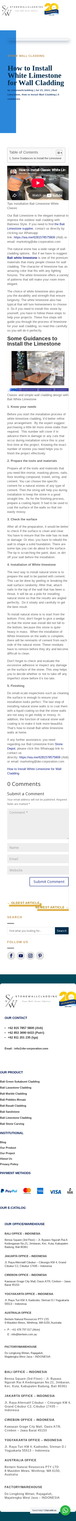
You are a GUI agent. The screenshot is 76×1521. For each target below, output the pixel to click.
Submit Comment (49, 881)
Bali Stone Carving (12, 1123)
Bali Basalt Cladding (13, 1105)
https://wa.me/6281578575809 (34, 237)
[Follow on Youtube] (21, 956)
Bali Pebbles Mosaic (13, 1099)
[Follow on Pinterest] (40, 956)
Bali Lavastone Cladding (15, 1087)
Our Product (8, 1147)
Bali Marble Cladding (13, 1093)
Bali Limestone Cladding (16, 1117)
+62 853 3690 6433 (21, 1032)
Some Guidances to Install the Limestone (36, 158)
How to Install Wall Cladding (39, 94)
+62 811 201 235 (19, 1037)
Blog (3, 1142)
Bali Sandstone (10, 1111)
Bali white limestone (22, 258)
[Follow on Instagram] (30, 956)
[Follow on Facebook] (11, 956)
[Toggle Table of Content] (57, 153)
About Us (6, 1158)
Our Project (7, 1153)
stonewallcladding (22, 90)
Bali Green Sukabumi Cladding (20, 1081)
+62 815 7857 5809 (21, 1028)
